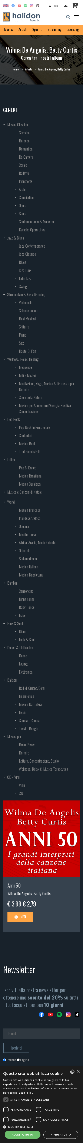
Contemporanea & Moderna (36, 221)
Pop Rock (13, 419)
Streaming (55, 29)
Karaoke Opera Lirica (32, 229)
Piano (22, 335)
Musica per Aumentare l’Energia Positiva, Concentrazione (45, 408)
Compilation (26, 197)
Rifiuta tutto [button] (61, 1134)
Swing (23, 286)
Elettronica (26, 672)
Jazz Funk (25, 270)
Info (22, 916)
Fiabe (22, 615)
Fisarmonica (26, 696)
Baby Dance (26, 607)
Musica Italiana (28, 566)
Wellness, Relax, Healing (23, 359)
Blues (22, 262)
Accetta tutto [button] (22, 1134)
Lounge (23, 664)
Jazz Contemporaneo (32, 246)
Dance (23, 655)
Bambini (12, 583)
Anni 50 (14, 885)
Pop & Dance (27, 467)
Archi (22, 189)
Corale (23, 165)
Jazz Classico (27, 254)
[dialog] (41, 1104)
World (11, 502)
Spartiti (37, 29)
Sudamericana (28, 558)
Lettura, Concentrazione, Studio (39, 761)
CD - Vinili (13, 777)
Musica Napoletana (31, 575)
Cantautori (25, 435)
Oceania (24, 526)
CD (21, 793)
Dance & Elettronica (20, 647)
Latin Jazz (25, 278)
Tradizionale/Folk (29, 451)
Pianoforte (25, 181)
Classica (24, 132)
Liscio (22, 712)
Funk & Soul (15, 623)
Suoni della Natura (30, 397)
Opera (22, 205)
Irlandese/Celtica (29, 518)
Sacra (22, 213)
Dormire (24, 753)
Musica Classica (17, 124)
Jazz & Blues (15, 238)
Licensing (73, 29)
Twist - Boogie (28, 728)
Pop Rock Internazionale (34, 427)
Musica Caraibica (30, 484)
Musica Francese (29, 510)
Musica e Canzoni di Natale (24, 492)
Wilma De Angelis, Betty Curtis (29, 893)
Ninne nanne (26, 599)
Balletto (24, 173)
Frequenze (25, 367)
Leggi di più (26, 1092)
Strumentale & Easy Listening (26, 294)
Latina (11, 459)
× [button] (78, 1071)
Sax (21, 343)
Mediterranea (27, 534)
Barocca (24, 140)
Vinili (22, 785)
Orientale (24, 550)
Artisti (23, 29)
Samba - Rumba (29, 720)
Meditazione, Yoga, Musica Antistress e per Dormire (46, 386)
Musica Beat (27, 443)
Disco (22, 631)
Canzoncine (26, 591)
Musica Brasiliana (30, 476)
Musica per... (15, 736)
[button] (41, 1127)
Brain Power (27, 744)
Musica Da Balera (30, 704)
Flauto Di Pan (27, 351)
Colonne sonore (28, 310)
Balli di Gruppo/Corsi (32, 688)
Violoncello (25, 302)
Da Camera (26, 157)
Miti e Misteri (27, 375)
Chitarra (24, 327)
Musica (8, 29)
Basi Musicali (27, 318)
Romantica (26, 149)
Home (16, 69)
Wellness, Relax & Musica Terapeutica (43, 769)
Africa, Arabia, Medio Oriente (37, 542)
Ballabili (12, 680)
